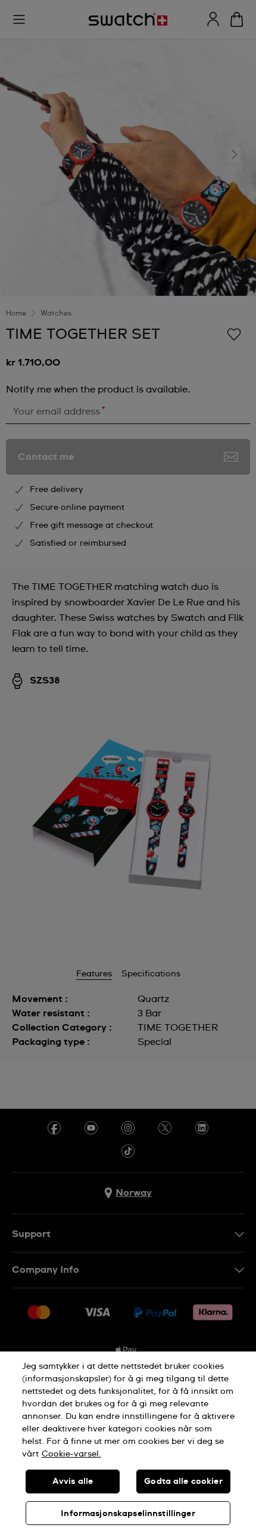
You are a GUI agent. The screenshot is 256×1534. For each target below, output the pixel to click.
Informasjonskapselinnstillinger (128, 1514)
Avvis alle (72, 1481)
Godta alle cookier (183, 1481)
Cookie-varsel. (71, 1454)
